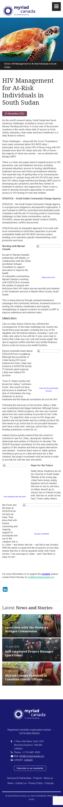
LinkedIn (28, 760)
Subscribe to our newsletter (30, 768)
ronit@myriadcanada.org (40, 577)
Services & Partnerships (19, 778)
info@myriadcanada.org (31, 756)
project (46, 574)
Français (49, 783)
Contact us (21, 783)
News (10, 783)
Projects (37, 778)
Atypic (31, 800)
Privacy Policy (35, 783)
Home (7, 64)
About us (48, 778)
